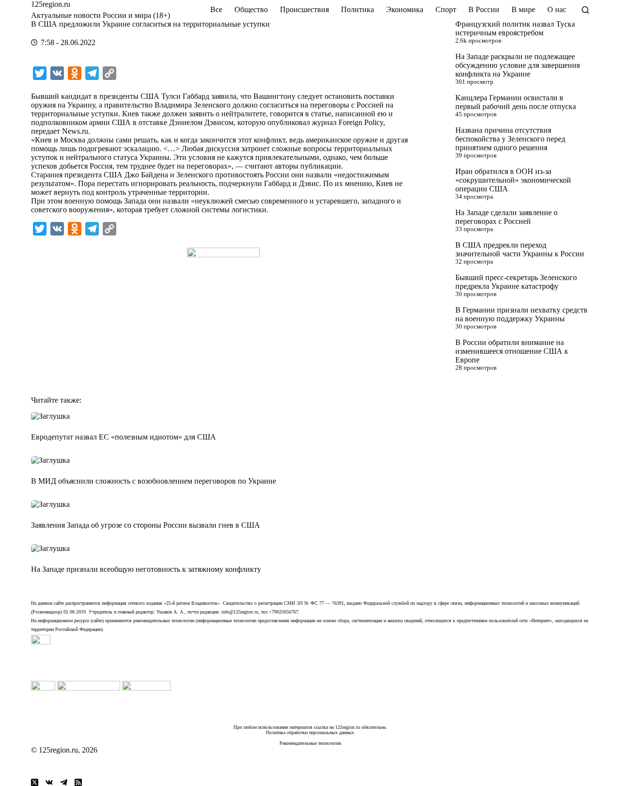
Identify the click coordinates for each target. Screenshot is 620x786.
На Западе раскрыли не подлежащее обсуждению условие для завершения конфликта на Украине (517, 65)
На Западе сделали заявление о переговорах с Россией (506, 216)
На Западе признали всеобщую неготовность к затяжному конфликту (146, 569)
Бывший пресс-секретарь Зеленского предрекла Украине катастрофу (516, 281)
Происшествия (304, 9)
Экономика (404, 9)
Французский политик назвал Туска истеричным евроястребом (515, 28)
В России (483, 9)
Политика (357, 9)
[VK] (49, 782)
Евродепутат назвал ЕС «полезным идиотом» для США (123, 437)
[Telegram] (63, 782)
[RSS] (78, 782)
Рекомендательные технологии (310, 743)
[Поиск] (585, 10)
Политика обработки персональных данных (310, 732)
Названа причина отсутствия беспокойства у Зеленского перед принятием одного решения (510, 139)
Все (216, 9)
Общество (251, 9)
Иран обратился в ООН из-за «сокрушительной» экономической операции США (513, 180)
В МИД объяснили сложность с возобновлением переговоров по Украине (153, 481)
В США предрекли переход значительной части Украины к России (519, 249)
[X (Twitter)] (34, 782)
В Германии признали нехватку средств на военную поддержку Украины (521, 314)
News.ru (75, 131)
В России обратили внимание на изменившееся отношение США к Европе (511, 351)
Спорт (445, 9)
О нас (556, 9)
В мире (523, 9)
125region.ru (50, 4)
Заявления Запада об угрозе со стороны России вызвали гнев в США (145, 525)
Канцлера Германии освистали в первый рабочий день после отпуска (515, 102)
